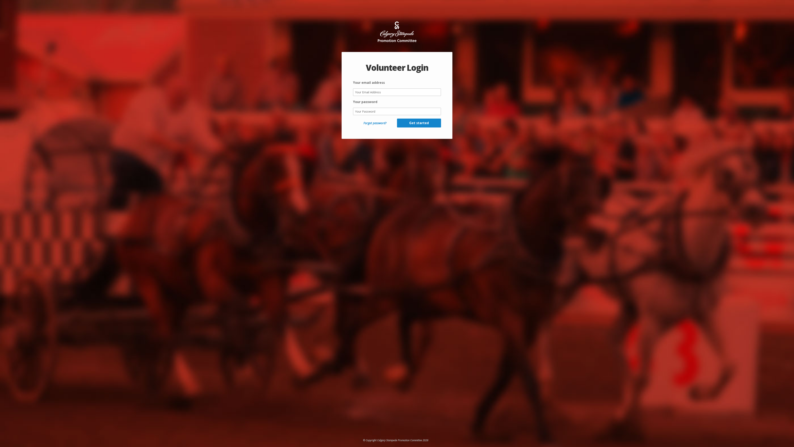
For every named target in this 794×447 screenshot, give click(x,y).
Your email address (369, 82)
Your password (365, 102)
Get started (419, 123)
